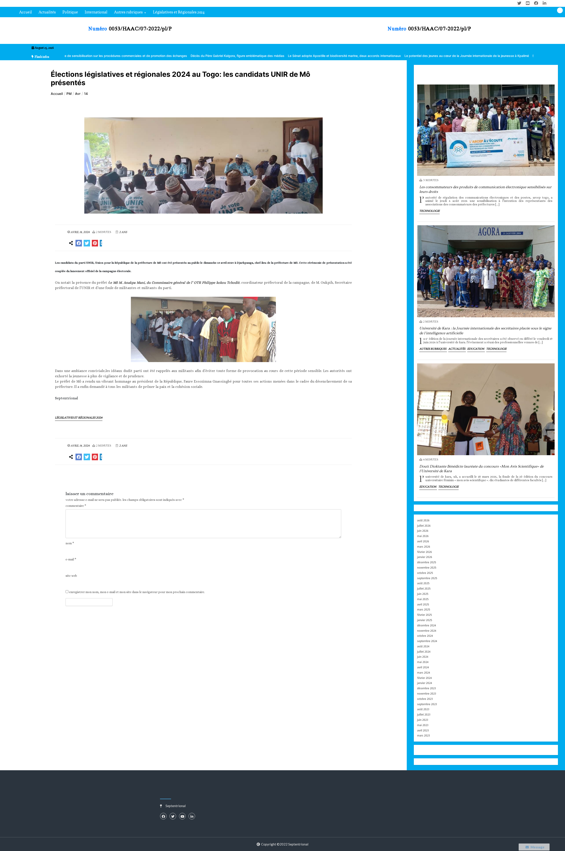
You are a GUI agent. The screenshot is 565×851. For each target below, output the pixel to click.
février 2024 (424, 678)
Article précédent (79, 477)
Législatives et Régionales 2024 (178, 12)
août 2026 (423, 520)
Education (476, 348)
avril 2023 (423, 730)
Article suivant (330, 477)
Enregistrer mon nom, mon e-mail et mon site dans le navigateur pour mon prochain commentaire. (137, 592)
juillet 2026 (424, 525)
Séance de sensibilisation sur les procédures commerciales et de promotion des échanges (70, 56)
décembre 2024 (426, 625)
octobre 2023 (425, 699)
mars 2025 (423, 609)
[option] (70, 55)
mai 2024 (422, 662)
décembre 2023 (426, 688)
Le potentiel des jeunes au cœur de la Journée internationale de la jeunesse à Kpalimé (415, 56)
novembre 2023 (426, 693)
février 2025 (424, 614)
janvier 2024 (424, 683)
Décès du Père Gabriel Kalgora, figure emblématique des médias (186, 56)
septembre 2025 (427, 578)
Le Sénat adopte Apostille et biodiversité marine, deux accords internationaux (293, 56)
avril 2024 (423, 667)
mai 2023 (422, 725)
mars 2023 (423, 735)
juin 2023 (422, 719)
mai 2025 (423, 599)
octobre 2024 (425, 635)
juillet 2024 (423, 651)
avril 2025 (423, 604)
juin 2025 (422, 594)
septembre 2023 (427, 704)
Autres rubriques (128, 12)
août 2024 (423, 646)
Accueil (25, 12)
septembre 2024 (427, 641)
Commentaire (76, 505)
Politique (70, 12)
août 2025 (423, 583)
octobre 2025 (425, 573)
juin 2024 (422, 656)
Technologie (429, 210)
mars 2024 (423, 672)
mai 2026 (423, 536)
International (96, 12)
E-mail (71, 559)
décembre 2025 (426, 562)
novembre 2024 (426, 630)
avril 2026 (423, 541)
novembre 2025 (426, 567)
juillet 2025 (424, 588)
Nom (70, 543)
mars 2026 (423, 546)
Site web (71, 575)
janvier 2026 (424, 557)
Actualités (47, 12)
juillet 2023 (423, 714)
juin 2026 (422, 530)
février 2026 (424, 552)
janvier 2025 (424, 620)
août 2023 (423, 709)
